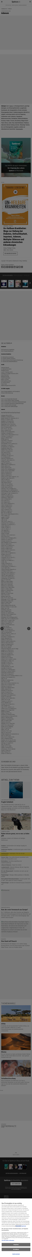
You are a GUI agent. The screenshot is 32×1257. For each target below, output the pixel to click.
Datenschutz (18, 1226)
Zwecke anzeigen (16, 1254)
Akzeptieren (16, 1244)
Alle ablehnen (16, 1249)
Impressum (23, 1226)
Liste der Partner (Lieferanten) (8, 1240)
